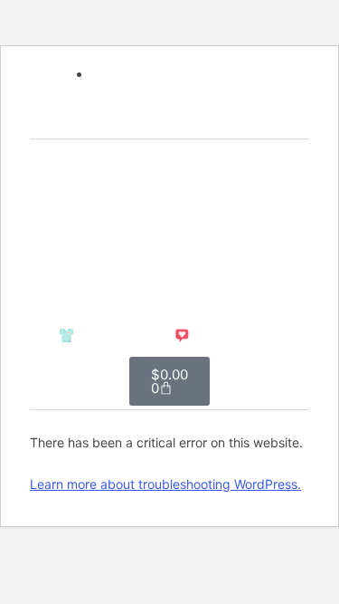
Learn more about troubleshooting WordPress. (165, 484)
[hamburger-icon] (233, 227)
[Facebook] (138, 121)
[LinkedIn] (201, 121)
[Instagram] (170, 121)
